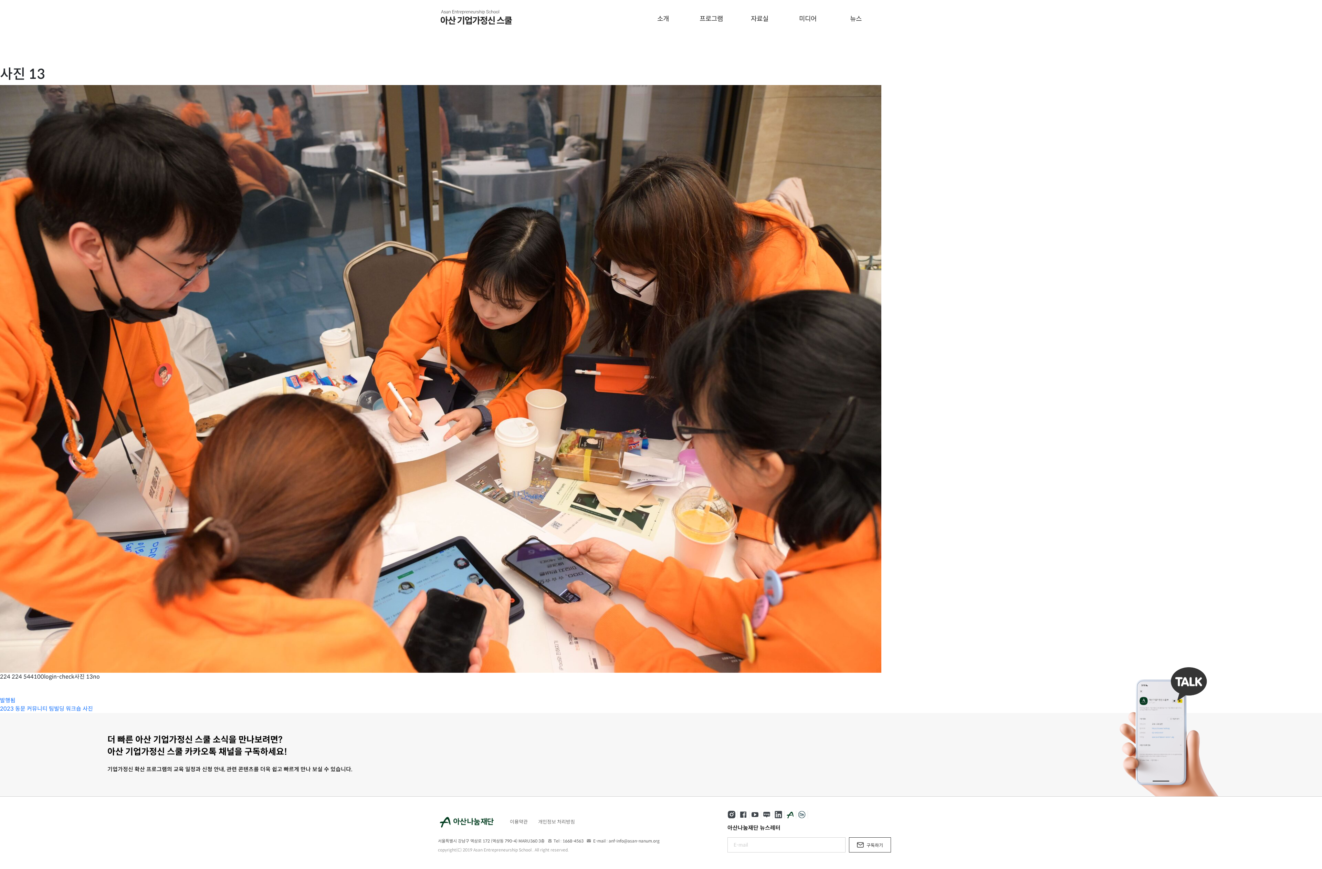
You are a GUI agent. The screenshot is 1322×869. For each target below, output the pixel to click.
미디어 (808, 19)
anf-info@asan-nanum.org (634, 841)
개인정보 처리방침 (556, 822)
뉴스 (856, 19)
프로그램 (711, 19)
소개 (663, 19)
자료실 (759, 19)
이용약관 (519, 822)
